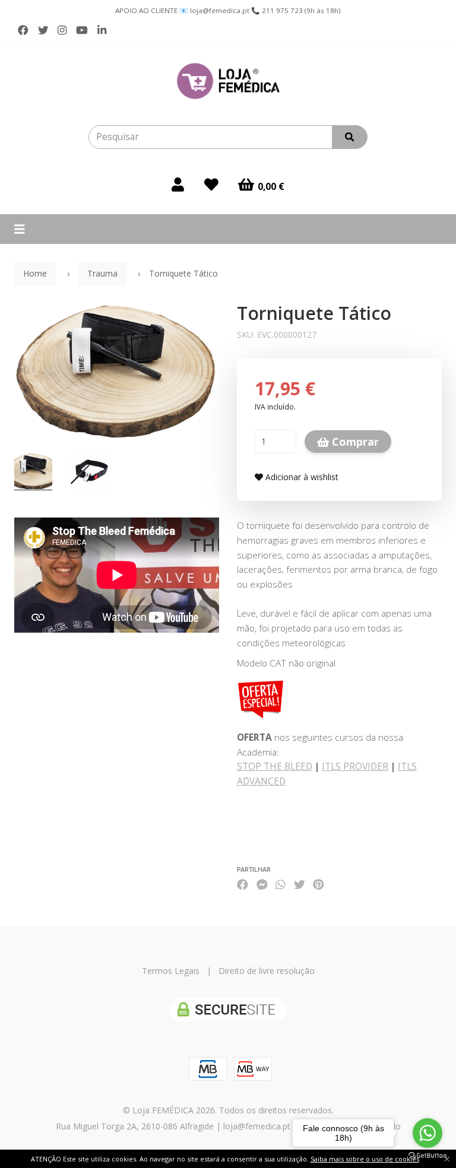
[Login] (178, 184)
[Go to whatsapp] (427, 1133)
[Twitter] (43, 30)
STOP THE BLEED (274, 766)
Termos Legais (171, 970)
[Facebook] (23, 30)
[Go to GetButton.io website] (427, 1156)
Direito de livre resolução (266, 970)
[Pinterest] (318, 884)
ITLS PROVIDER (355, 766)
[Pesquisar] (350, 137)
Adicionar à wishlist (300, 477)
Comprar (354, 441)
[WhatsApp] (280, 884)
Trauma (102, 273)
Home (35, 273)
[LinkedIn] (102, 30)
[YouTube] (81, 30)
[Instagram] (62, 30)
